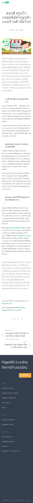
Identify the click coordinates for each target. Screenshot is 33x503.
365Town (12, 30)
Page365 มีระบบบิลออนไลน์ (13, 228)
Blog (4, 407)
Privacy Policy (8, 388)
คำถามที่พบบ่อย (7, 437)
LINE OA (4, 446)
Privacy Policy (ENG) (10, 393)
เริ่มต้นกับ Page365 (8, 420)
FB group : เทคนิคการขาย (11, 451)
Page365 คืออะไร (7, 424)
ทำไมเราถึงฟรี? (16, 310)
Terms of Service (9, 398)
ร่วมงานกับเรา (6, 403)
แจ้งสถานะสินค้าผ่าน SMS (21, 235)
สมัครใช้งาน (25, 375)
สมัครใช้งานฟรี (7, 303)
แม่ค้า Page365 (19, 30)
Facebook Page (8, 442)
